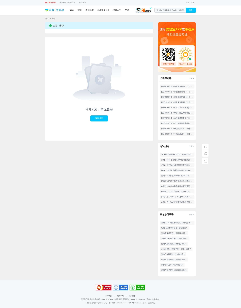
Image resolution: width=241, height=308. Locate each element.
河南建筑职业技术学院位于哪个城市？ (176, 249)
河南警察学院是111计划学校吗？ (174, 233)
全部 (53, 19)
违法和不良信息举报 (67, 3)
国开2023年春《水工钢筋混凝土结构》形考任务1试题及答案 (177, 123)
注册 (192, 3)
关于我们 (108, 296)
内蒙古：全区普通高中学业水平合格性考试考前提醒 (177, 191)
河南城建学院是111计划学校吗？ (174, 244)
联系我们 (132, 296)
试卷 (80, 10)
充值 (127, 10)
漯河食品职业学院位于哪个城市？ (174, 238)
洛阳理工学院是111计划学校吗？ (174, 270)
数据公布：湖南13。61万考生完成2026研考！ (177, 197)
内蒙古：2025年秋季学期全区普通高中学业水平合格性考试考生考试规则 (177, 181)
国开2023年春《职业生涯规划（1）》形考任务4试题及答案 (177, 86)
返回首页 (99, 118)
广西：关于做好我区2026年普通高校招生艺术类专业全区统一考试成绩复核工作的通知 (177, 165)
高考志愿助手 (103, 10)
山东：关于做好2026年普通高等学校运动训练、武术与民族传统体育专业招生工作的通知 (177, 202)
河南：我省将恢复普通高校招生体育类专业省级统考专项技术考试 (177, 176)
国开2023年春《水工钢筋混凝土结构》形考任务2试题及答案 (177, 118)
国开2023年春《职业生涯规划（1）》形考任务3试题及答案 (177, 92)
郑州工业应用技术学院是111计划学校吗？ (177, 223)
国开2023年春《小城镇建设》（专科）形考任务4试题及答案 (177, 134)
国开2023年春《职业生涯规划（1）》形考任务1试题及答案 (177, 102)
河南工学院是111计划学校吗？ (173, 254)
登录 (187, 3)
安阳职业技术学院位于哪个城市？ (174, 228)
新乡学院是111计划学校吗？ (172, 265)
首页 (72, 10)
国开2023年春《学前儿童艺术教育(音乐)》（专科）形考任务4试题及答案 (177, 108)
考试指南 (90, 10)
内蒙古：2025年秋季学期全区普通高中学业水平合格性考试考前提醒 (177, 186)
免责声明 (120, 296)
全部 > (191, 78)
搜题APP (117, 10)
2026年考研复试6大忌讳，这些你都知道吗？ (177, 155)
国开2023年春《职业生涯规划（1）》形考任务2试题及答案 (177, 97)
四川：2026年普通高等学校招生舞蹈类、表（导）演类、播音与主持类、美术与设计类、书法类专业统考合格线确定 (177, 160)
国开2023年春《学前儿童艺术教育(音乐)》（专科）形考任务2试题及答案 (177, 113)
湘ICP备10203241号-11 (137, 303)
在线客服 (82, 3)
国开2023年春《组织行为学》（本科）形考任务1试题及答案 (177, 129)
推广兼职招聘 (50, 3)
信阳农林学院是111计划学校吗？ (174, 259)
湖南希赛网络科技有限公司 (96, 303)
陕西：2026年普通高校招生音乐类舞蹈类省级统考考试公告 (177, 170)
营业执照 (151, 303)
